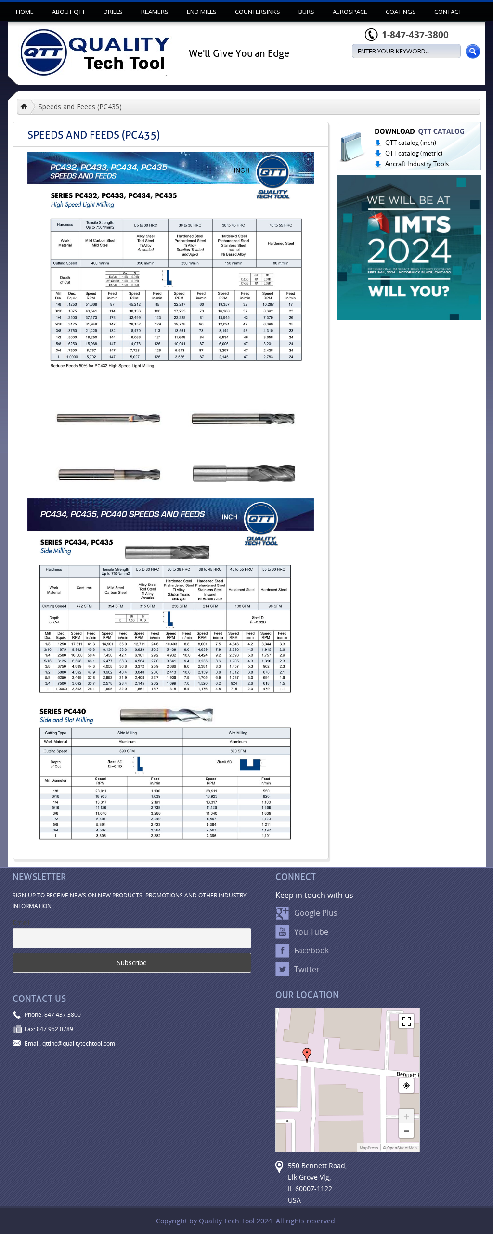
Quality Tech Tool (28, 107)
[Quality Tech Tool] (95, 56)
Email (21, 922)
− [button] (406, 1130)
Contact (448, 11)
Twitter (307, 969)
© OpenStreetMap (400, 1147)
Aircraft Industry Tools (417, 163)
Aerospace (350, 11)
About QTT (68, 11)
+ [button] (406, 1116)
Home (25, 11)
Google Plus (315, 913)
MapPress (369, 1147)
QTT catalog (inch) (410, 142)
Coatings (401, 11)
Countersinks (257, 11)
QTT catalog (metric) (413, 153)
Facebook (311, 950)
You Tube (311, 931)
